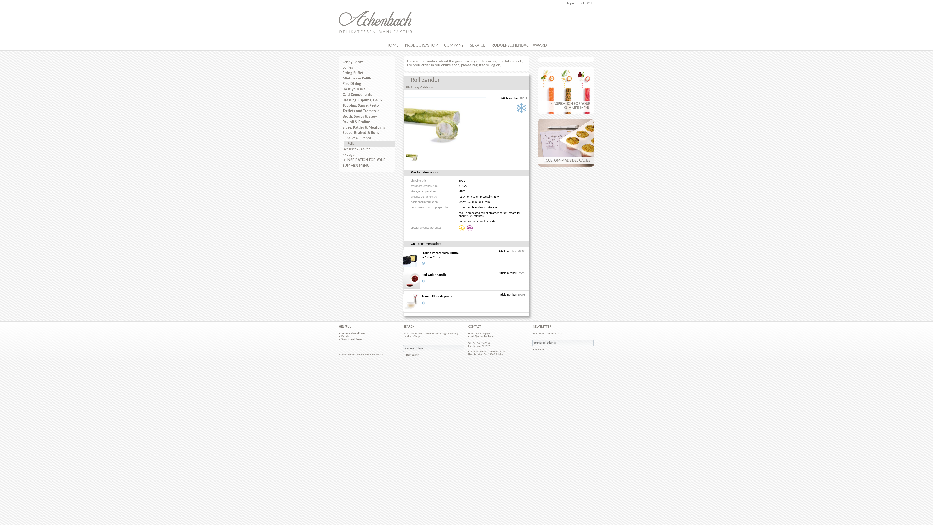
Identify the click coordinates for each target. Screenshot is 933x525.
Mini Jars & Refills (357, 78)
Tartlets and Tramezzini (361, 111)
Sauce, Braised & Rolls (361, 133)
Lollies (348, 68)
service (477, 45)
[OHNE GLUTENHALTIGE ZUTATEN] (462, 228)
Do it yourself (354, 89)
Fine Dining (352, 84)
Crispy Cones (353, 62)
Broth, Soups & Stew (360, 117)
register (478, 65)
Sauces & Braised (359, 138)
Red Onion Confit (434, 275)
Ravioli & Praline (356, 122)
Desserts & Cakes (356, 149)
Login (570, 3)
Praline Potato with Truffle (440, 253)
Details (345, 336)
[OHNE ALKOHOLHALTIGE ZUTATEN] (470, 228)
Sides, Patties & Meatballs (364, 128)
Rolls (350, 144)
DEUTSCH (586, 3)
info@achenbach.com (483, 336)
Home (392, 45)
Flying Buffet (353, 73)
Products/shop (421, 45)
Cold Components (357, 95)
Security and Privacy (352, 339)
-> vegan (350, 155)
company (454, 45)
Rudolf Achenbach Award (519, 45)
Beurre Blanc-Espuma (437, 296)
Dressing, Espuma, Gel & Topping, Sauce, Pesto (362, 103)
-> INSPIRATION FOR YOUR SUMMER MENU (364, 162)
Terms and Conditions (353, 333)
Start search (412, 355)
